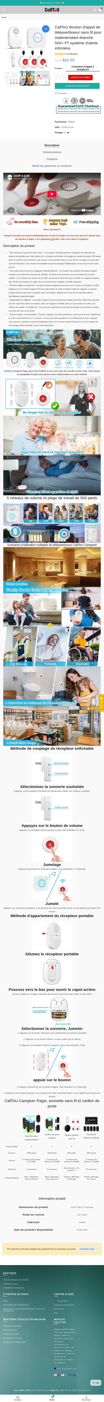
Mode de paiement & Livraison (52, 165)
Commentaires (52, 152)
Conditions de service (12, 1338)
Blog (5, 1301)
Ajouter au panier (80, 77)
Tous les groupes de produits (16, 1280)
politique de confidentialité (14, 1342)
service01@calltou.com (66, 1368)
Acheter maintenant (77, 86)
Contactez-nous (10, 1284)
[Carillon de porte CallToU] (52, 1124)
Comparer (62, 93)
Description (52, 145)
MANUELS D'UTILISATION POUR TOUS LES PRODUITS (24, 1310)
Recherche (59, 1309)
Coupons (52, 159)
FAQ (56, 1313)
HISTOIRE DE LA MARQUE (16, 1305)
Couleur (58, 68)
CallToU (71, 122)
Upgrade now (86, 1249)
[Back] (4, 17)
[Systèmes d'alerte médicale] (91, 1124)
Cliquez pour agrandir (46, 65)
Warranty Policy (10, 1330)
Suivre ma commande (64, 1305)
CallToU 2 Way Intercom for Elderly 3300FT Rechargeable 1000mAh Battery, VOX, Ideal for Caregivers (29, 1391)
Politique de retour (11, 1334)
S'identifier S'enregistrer (13, 1288)
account (94, 10)
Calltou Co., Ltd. (57, 1390)
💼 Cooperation (61, 1301)
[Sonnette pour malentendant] (31, 1124)
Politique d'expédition (12, 1326)
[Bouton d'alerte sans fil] (71, 1124)
